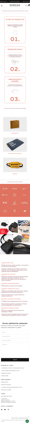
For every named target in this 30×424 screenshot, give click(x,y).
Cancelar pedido (4, 375)
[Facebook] (2, 409)
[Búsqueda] (26, 5)
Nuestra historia (4, 382)
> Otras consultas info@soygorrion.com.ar (10, 370)
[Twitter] (5, 409)
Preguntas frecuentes (6, 373)
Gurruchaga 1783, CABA (6, 396)
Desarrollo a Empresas (6, 384)
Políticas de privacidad (6, 389)
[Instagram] (9, 409)
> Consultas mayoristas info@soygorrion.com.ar (11, 387)
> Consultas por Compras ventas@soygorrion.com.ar (12, 367)
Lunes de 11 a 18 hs (5, 399)
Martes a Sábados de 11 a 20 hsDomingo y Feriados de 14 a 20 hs (8, 401)
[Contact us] (27, 421)
